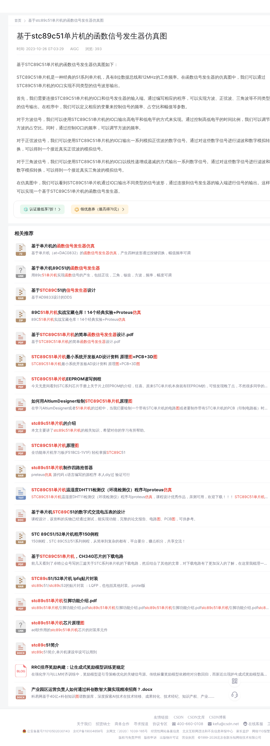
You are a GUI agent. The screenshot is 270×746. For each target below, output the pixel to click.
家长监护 (242, 731)
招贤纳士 (103, 724)
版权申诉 (150, 737)
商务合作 (122, 724)
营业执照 (188, 737)
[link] (18, 20)
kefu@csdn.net (226, 724)
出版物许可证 (169, 737)
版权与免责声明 (130, 737)
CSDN (179, 717)
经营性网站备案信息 (165, 731)
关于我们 (84, 724)
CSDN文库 (196, 717)
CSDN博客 (217, 717)
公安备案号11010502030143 (48, 731)
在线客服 (255, 724)
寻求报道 (141, 724)
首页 (18, 20)
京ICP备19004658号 (88, 731)
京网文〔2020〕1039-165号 (127, 731)
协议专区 (160, 724)
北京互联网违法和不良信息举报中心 (207, 731)
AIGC (74, 48)
